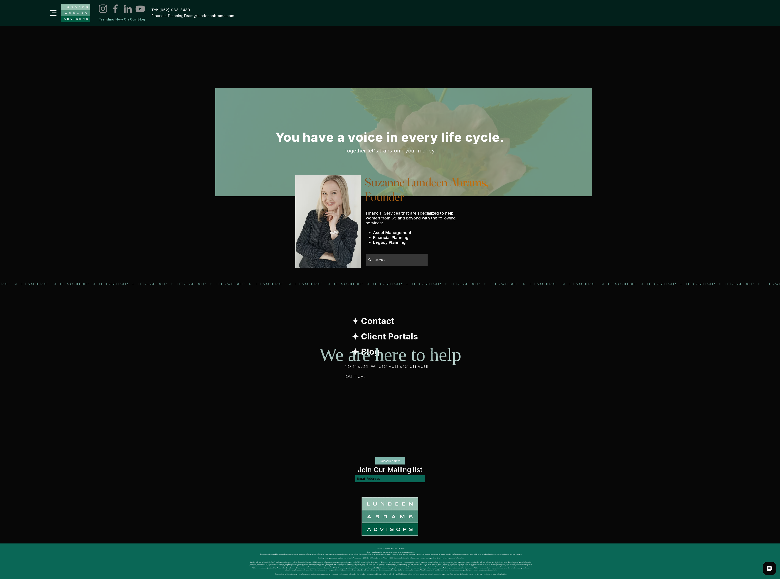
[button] (53, 13)
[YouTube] (140, 8)
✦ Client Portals (385, 336)
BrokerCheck (411, 552)
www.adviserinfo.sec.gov (418, 568)
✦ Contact (373, 321)
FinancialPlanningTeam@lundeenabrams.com (192, 16)
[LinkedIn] (127, 8)
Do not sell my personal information (452, 558)
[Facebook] (115, 8)
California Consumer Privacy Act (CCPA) (382, 558)
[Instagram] (103, 8)
